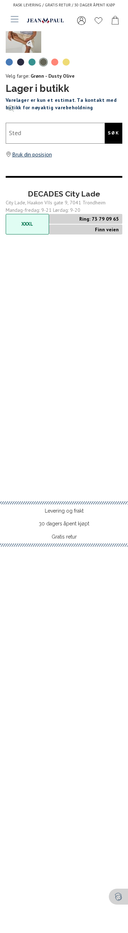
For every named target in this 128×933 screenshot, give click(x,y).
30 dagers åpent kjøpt (64, 523)
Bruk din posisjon (32, 154)
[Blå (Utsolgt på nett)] (9, 62)
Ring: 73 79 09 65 (99, 219)
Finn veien (107, 229)
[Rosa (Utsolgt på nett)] (54, 62)
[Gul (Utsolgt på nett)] (66, 62)
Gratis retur (64, 537)
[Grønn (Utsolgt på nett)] (32, 62)
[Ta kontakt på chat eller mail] (118, 897)
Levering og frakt (64, 511)
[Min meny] (81, 20)
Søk (113, 133)
